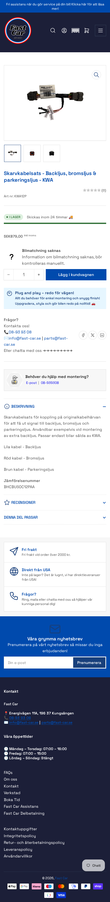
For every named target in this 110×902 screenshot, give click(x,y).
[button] (75, 30)
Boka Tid (12, 799)
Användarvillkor (18, 856)
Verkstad (12, 792)
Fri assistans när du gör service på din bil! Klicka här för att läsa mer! (55, 6)
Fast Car (61, 878)
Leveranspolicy (18, 849)
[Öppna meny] (100, 30)
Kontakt (11, 786)
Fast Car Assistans (21, 806)
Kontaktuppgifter (20, 828)
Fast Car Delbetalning (24, 813)
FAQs (8, 772)
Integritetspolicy (20, 835)
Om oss (10, 779)
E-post (32, 383)
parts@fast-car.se (56, 722)
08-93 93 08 (20, 332)
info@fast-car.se (25, 338)
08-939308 (50, 383)
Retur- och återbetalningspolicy (34, 842)
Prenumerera (89, 662)
